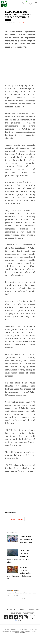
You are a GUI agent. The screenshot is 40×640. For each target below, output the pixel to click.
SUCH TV (20, 629)
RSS (37, 609)
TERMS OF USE (16, 613)
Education (21, 609)
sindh (13, 519)
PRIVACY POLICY (28, 613)
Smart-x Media (20, 632)
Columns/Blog (10, 609)
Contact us (30, 609)
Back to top (21, 598)
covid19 (20, 519)
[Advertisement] (20, 67)
